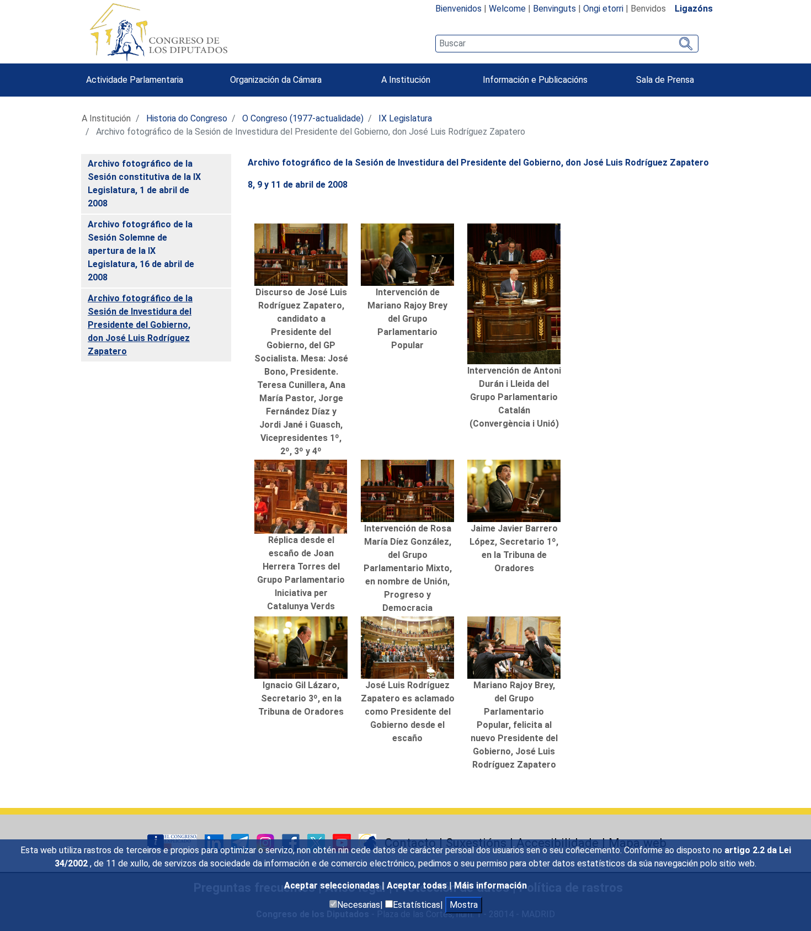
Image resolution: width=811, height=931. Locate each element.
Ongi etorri (603, 8)
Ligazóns (694, 8)
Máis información (490, 885)
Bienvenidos (458, 8)
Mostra (464, 905)
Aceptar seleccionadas (333, 885)
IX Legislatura (405, 118)
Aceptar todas (418, 885)
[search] (566, 43)
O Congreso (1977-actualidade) (303, 118)
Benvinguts (554, 8)
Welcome (507, 8)
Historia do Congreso (186, 118)
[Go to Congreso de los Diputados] (158, 32)
